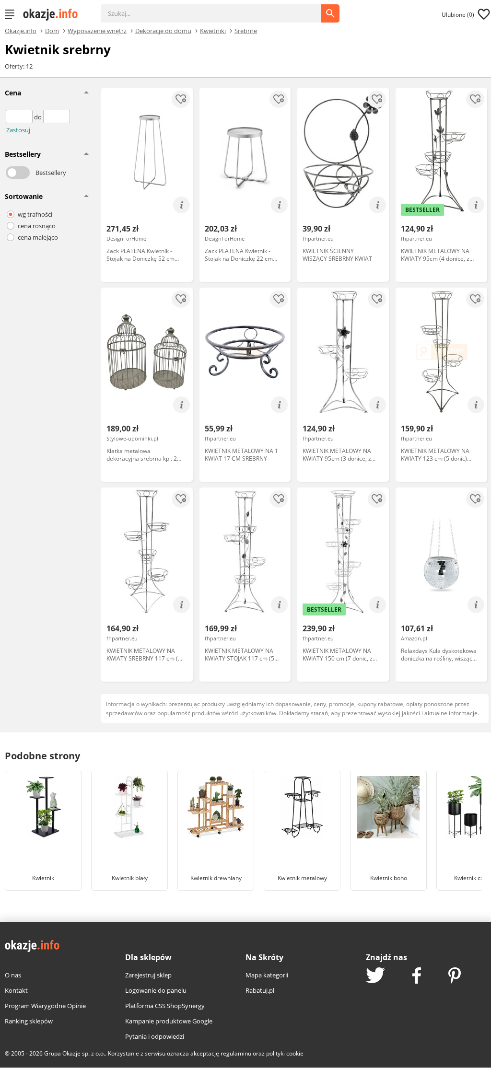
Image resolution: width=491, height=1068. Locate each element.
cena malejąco (38, 237)
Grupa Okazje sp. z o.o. (74, 1053)
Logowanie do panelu (156, 990)
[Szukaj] (218, 8)
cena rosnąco (37, 225)
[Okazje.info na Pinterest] (454, 976)
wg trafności (35, 214)
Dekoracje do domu (163, 30)
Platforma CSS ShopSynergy (165, 1005)
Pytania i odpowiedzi (154, 1036)
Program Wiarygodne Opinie (45, 1005)
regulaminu (236, 1053)
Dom (52, 30)
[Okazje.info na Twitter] (375, 976)
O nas (13, 975)
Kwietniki (213, 30)
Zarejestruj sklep (148, 975)
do (38, 117)
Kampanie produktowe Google (168, 1021)
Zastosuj (18, 130)
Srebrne (245, 30)
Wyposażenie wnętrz (97, 30)
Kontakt (16, 990)
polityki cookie (285, 1053)
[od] (20, 117)
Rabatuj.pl (260, 990)
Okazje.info (20, 31)
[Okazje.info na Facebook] (416, 976)
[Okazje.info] (53, 14)
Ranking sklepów (29, 1021)
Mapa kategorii (267, 975)
